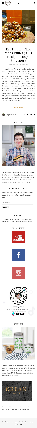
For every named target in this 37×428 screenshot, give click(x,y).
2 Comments (24, 65)
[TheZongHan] (8, 3)
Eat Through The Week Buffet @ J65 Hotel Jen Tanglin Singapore (18, 54)
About (31, 422)
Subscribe (5, 207)
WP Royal (19, 424)
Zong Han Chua (11, 115)
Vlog (20, 422)
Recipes (16, 422)
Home (11, 422)
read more (18, 108)
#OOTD (24, 422)
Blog (18, 46)
